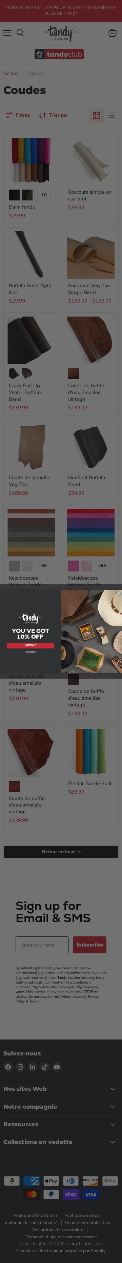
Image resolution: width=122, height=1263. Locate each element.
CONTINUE (30, 645)
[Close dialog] (118, 593)
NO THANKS (31, 652)
